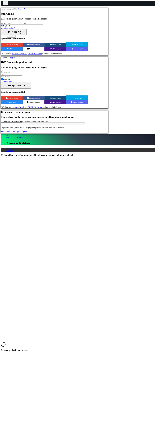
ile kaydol (13, 44)
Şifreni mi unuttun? (8, 28)
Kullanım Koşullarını (19, 54)
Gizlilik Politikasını (35, 54)
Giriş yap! (12, 57)
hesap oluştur (16, 85)
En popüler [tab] (9, 151)
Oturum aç (14, 32)
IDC (7, 135)
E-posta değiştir (21, 131)
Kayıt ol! (21, 9)
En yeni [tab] (8, 149)
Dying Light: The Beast (14, 137)
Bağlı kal (6, 26)
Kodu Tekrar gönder (8, 131)
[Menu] (5, 3)
